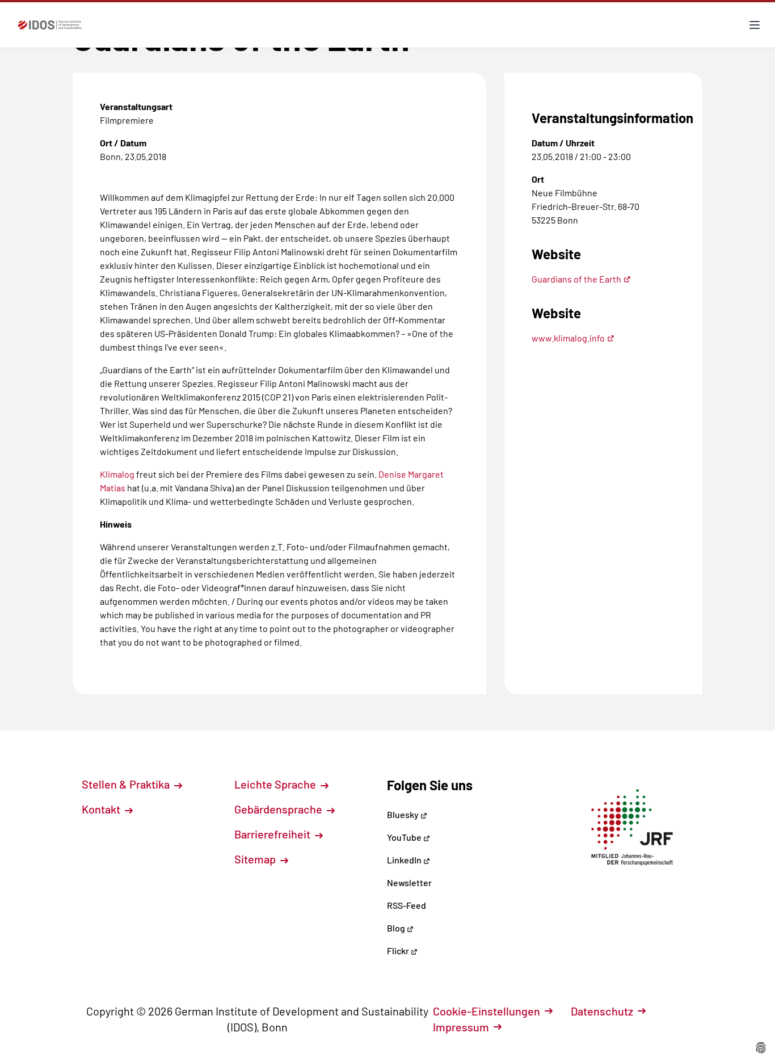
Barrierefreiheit (273, 834)
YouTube (405, 837)
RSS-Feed (406, 905)
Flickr (399, 950)
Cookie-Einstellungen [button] (486, 1011)
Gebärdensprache (279, 809)
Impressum (461, 1027)
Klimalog (117, 474)
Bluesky (403, 814)
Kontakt (102, 809)
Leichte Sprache (276, 784)
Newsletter (409, 882)
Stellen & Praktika (127, 784)
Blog (397, 927)
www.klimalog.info (568, 337)
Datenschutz (602, 1011)
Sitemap (256, 859)
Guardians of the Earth (576, 278)
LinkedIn (405, 859)
